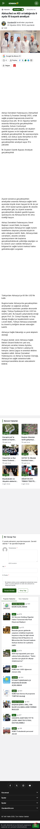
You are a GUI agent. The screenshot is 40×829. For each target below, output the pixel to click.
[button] (22, 9)
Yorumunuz (13, 548)
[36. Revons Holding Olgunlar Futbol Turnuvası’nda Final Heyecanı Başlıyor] (20, 618)
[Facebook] (10, 785)
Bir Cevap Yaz (10, 537)
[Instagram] (23, 785)
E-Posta (5, 575)
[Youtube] (29, 785)
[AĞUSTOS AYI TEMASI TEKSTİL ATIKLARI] (30, 475)
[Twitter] (16, 785)
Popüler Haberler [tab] (9, 599)
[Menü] (4, 3)
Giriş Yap (23, 590)
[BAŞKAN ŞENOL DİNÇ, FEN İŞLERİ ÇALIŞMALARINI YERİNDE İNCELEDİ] (20, 705)
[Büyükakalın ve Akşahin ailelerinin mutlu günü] (10, 475)
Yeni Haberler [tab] (23, 599)
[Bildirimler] (36, 3)
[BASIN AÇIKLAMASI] (20, 606)
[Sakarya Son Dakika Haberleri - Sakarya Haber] (13, 3)
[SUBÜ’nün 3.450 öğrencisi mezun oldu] (20, 669)
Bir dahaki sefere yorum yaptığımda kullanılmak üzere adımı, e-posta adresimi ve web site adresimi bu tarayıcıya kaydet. (21, 583)
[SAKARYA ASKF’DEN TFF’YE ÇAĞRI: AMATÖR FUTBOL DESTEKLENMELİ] (20, 719)
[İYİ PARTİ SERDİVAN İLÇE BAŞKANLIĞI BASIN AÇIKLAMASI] (20, 681)
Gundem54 (11, 22)
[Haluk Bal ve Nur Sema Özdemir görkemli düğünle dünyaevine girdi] (10, 454)
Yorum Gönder (9, 590)
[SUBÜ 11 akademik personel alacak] (20, 730)
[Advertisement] (20, 90)
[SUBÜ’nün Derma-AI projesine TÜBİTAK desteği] (20, 693)
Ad (4, 566)
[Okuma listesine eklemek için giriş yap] (14, 65)
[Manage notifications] (35, 824)
